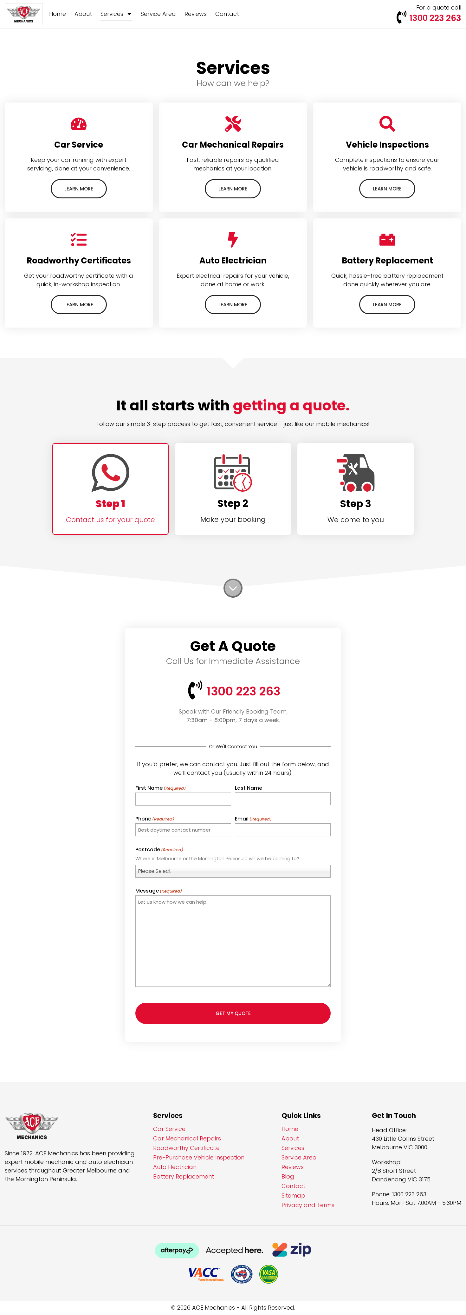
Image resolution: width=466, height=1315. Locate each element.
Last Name (248, 788)
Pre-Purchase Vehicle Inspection (198, 1157)
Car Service (169, 1129)
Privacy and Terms (308, 1205)
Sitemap (293, 1195)
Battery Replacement (183, 1176)
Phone (154, 818)
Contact (227, 14)
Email (253, 818)
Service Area (158, 14)
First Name (160, 788)
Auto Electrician (175, 1167)
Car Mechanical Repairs (187, 1138)
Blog (288, 1176)
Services (111, 14)
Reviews (195, 14)
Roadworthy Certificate (186, 1148)
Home (57, 14)
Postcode (159, 849)
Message (158, 890)
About (83, 14)
